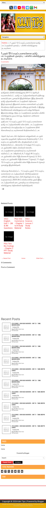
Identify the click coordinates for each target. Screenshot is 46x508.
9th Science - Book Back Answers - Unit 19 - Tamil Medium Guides (28, 392)
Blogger (26, 453)
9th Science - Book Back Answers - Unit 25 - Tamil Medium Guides (26, 324)
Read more (21, 329)
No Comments (15, 330)
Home (4, 43)
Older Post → (40, 258)
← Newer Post (6, 258)
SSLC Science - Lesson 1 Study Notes (29, 223)
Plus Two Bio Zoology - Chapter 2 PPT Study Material (9, 248)
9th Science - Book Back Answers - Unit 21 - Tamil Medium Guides (28, 369)
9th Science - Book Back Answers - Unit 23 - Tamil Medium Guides (26, 347)
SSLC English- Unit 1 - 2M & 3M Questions (8, 223)
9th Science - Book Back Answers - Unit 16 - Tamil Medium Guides (28, 426)
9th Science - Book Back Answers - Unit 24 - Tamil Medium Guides (26, 335)
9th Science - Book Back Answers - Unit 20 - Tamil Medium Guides (26, 381)
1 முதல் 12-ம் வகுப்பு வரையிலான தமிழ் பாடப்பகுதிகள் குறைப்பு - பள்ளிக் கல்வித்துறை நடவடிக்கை (23, 56)
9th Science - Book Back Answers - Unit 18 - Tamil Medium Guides (28, 404)
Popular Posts (7, 462)
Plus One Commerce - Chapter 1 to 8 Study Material (19, 223)
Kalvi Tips (21, 501)
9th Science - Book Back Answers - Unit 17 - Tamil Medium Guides (28, 415)
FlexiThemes (12, 504)
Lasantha (30, 504)
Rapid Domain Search (26, 505)
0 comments (5, 62)
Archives (18, 462)
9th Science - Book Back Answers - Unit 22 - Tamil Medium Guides (26, 358)
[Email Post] (2, 189)
